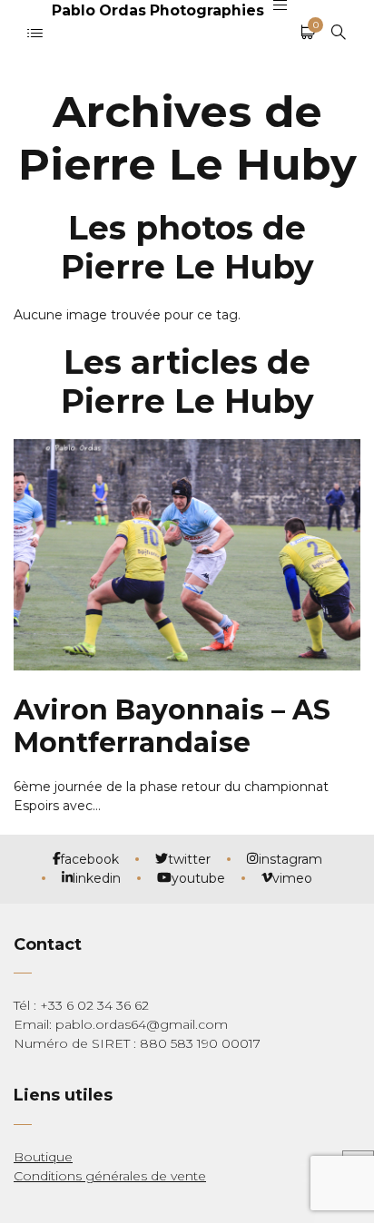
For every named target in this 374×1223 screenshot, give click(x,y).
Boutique (43, 1157)
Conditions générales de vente (110, 1176)
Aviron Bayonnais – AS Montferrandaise (172, 726)
